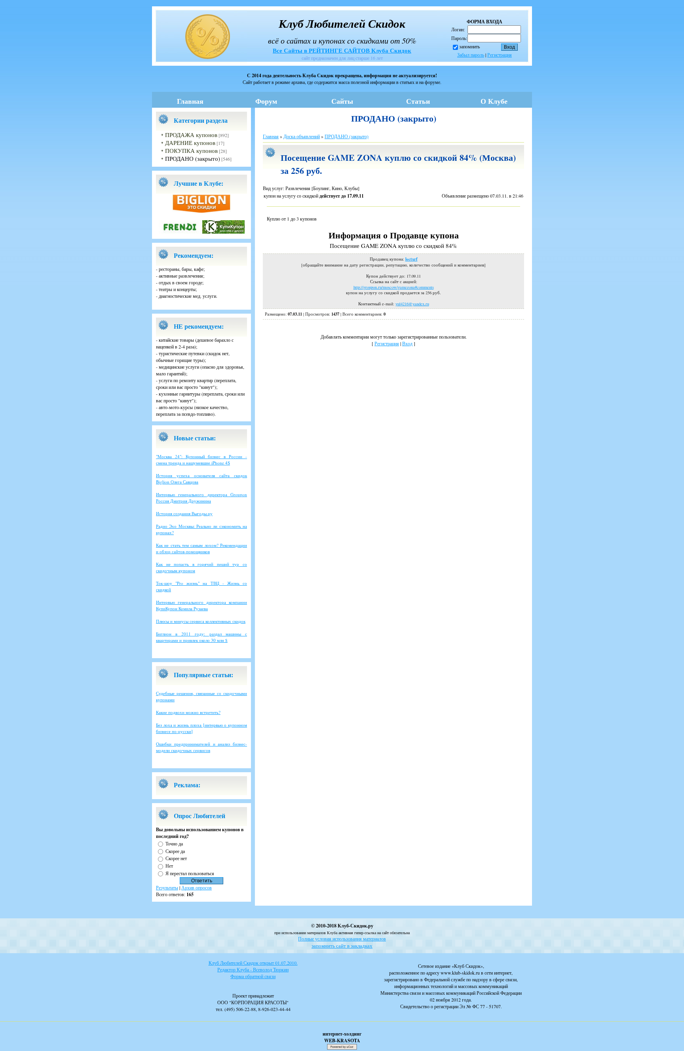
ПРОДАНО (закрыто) (192, 158)
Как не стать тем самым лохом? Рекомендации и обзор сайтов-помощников (201, 548)
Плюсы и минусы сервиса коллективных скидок (200, 621)
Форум (266, 101)
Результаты (167, 887)
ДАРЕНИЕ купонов (190, 143)
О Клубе (494, 101)
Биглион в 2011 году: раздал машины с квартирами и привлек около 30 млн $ (201, 637)
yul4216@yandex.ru (412, 304)
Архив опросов (196, 887)
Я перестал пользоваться (189, 873)
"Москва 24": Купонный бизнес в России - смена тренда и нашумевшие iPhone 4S (201, 459)
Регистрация (499, 54)
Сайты (342, 101)
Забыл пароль (470, 54)
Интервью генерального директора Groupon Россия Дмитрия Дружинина (201, 497)
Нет (169, 866)
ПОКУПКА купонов (191, 150)
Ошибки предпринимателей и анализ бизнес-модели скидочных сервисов (201, 747)
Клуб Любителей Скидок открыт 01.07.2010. (253, 963)
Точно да (174, 843)
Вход (407, 343)
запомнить (469, 46)
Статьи (418, 101)
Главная (190, 101)
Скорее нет (176, 858)
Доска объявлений (301, 136)
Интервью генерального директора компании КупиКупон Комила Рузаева (201, 605)
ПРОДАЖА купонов (191, 135)
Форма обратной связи (253, 976)
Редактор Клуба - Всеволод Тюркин (253, 969)
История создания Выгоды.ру (184, 513)
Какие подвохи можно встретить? (188, 712)
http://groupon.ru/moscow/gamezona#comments (393, 287)
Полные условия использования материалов (342, 938)
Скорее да (175, 850)
